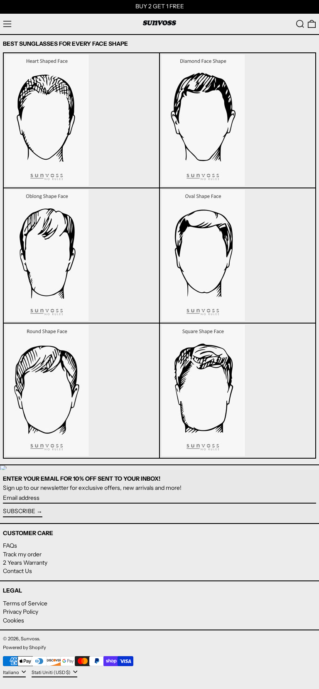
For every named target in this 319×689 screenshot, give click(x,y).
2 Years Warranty (25, 562)
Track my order (22, 554)
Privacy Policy (20, 611)
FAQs (10, 545)
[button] (300, 24)
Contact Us (17, 571)
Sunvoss (30, 639)
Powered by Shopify (24, 647)
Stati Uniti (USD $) (51, 672)
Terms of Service (25, 603)
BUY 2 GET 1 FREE (159, 6)
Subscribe (19, 511)
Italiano (11, 672)
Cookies (13, 620)
